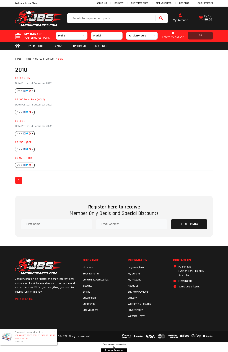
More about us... (24, 299)
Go (200, 35)
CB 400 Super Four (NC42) (30, 99)
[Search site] (162, 18)
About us (133, 286)
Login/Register (205, 3)
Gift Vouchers (90, 310)
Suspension (89, 298)
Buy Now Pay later (138, 292)
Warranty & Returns (139, 304)
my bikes (101, 46)
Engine (86, 292)
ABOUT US (102, 3)
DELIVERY (119, 3)
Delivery (132, 298)
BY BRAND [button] (79, 46)
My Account (180, 20)
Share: (20, 90)
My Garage (134, 274)
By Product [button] (35, 46)
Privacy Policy (135, 310)
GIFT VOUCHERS (164, 3)
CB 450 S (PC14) (24, 158)
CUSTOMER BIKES (139, 3)
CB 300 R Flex (22, 78)
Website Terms (137, 316)
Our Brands (89, 304)
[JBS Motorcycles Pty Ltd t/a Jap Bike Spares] (38, 18)
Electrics (87, 286)
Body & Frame (91, 274)
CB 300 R (20, 121)
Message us (185, 281)
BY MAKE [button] (58, 46)
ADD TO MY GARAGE (173, 37)
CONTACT (184, 3)
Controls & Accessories (96, 280)
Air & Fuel (88, 267)
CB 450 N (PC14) (24, 142)
